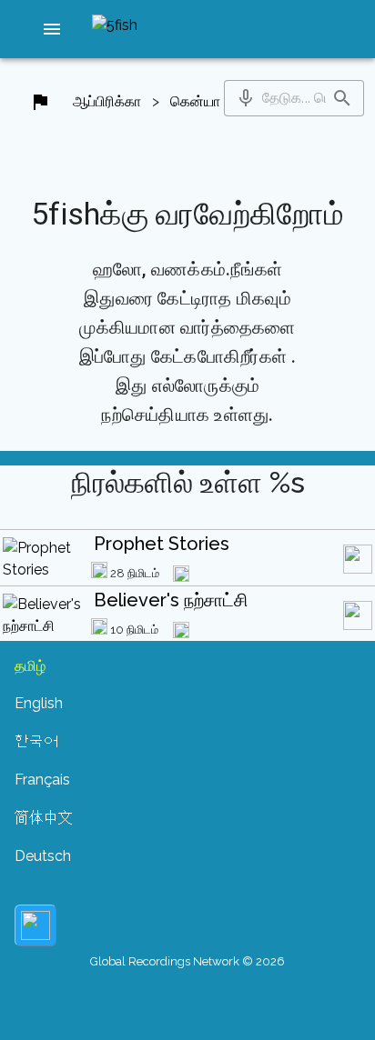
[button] (51, 29)
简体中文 (44, 817)
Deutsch (43, 856)
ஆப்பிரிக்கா (107, 101)
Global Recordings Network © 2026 (187, 961)
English (39, 703)
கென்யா (195, 101)
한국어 (36, 741)
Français (42, 779)
